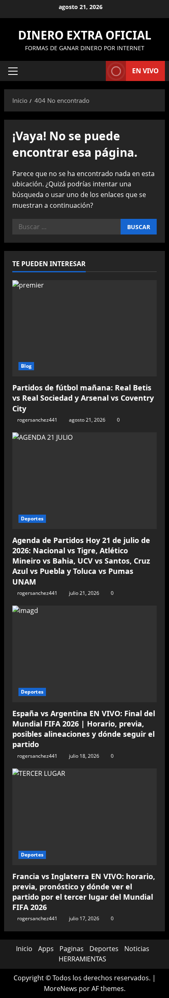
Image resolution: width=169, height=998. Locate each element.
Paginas (71, 948)
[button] (13, 71)
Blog (26, 365)
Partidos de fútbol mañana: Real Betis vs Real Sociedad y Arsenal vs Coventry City (83, 398)
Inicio (24, 948)
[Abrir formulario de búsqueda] (95, 71)
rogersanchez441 (37, 419)
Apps (46, 948)
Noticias (136, 948)
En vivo (145, 70)
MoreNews (60, 988)
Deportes (32, 518)
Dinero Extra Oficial (84, 35)
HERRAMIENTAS (82, 958)
